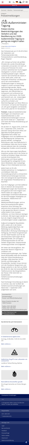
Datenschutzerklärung (8, 440)
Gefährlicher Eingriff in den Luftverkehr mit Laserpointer (14, 360)
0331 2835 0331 (6, 414)
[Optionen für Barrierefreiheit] (13, 2)
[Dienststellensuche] (10, 2)
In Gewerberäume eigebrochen (10, 336)
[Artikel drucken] (5, 20)
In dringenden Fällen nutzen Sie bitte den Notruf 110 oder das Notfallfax (13, 403)
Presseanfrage (5, 433)
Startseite (3, 10)
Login (3, 426)
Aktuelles (9, 10)
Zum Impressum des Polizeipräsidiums (10, 313)
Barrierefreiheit (6, 428)
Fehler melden (5, 435)
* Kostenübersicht (6, 416)
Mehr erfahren (5, 344)
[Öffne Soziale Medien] (26, 442)
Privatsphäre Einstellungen (9, 395)
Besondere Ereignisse (11, 46)
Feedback (4, 430)
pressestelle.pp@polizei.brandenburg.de (14, 309)
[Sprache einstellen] (17, 2)
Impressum (5, 438)
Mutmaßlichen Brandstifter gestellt (11, 381)
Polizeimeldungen (18, 10)
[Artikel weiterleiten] (2, 20)
